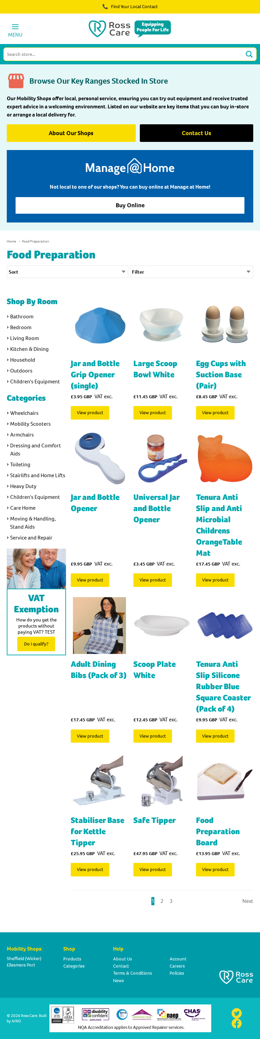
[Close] (235, 10)
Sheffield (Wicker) (24, 958)
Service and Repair (31, 537)
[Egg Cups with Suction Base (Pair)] (224, 324)
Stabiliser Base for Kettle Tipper (97, 831)
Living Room (24, 338)
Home (11, 241)
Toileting (20, 464)
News (118, 980)
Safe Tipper (154, 820)
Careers (177, 966)
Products (72, 959)
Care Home (23, 507)
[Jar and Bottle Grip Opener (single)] (99, 324)
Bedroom (20, 327)
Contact (121, 966)
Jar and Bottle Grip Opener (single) (95, 374)
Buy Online (130, 205)
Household (22, 359)
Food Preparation (35, 241)
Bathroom (22, 316)
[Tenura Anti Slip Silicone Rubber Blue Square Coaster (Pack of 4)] (224, 625)
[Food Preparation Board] (224, 781)
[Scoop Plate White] (162, 625)
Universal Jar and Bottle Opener (156, 508)
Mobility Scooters (30, 423)
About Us (122, 959)
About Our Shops (71, 133)
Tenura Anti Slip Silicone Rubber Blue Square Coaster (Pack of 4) (223, 687)
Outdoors (21, 370)
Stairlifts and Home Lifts (37, 475)
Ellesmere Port (21, 965)
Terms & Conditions (132, 973)
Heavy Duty (23, 486)
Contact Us (196, 133)
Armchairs (22, 434)
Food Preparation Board (218, 831)
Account (178, 959)
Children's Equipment (35, 381)
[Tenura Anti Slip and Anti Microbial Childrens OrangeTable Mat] (224, 458)
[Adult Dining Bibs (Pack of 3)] (99, 625)
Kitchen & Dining (29, 349)
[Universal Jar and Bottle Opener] (162, 458)
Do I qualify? (36, 644)
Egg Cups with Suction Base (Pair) (221, 374)
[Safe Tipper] (162, 781)
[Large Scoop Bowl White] (162, 324)
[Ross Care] (130, 28)
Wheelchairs (24, 413)
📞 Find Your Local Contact (130, 6)
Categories (74, 966)
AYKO (16, 1021)
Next (247, 901)
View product (90, 412)
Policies (177, 973)
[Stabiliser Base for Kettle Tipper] (99, 781)
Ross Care (29, 1015)
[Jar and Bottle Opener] (99, 458)
